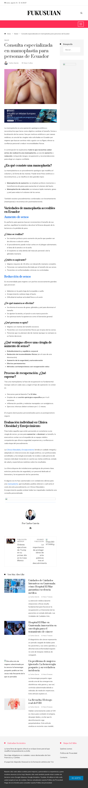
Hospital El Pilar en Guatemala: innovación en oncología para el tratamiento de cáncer (42, 627)
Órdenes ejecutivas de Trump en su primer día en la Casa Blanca (22, 550)
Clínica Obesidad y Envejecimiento (20, 450)
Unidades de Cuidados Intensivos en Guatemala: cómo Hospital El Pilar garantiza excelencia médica (42, 586)
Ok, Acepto (76, 778)
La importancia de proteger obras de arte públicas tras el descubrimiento (40, 551)
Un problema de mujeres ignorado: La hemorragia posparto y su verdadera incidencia (42, 666)
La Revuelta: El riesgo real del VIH (40, 701)
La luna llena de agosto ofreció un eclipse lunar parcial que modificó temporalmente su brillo (27, 750)
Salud (6, 40)
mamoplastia (13, 484)
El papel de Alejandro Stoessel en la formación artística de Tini (29, 762)
